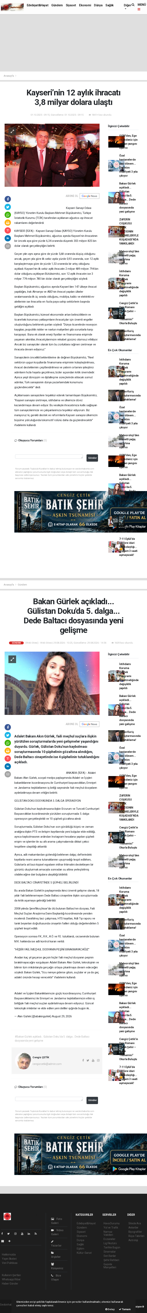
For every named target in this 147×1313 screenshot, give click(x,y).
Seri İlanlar (110, 1255)
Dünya (98, 5)
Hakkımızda (9, 1254)
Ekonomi (85, 5)
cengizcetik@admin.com (47, 1063)
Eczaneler (109, 1239)
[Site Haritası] (4, 1241)
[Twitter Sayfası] (10, 1233)
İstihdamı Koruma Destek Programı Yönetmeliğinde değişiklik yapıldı (129, 283)
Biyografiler (135, 1231)
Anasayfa (9, 75)
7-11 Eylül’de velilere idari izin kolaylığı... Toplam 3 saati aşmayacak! (128, 546)
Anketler (133, 1227)
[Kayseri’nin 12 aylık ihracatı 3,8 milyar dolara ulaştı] (52, 155)
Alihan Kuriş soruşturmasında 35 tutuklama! (130, 335)
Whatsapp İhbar (11, 1279)
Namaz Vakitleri (108, 1233)
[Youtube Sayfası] (23, 1233)
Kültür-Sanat (84, 1252)
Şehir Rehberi (111, 1260)
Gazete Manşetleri (110, 1266)
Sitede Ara (134, 1223)
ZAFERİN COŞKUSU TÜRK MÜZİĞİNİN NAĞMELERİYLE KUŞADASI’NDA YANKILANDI (129, 231)
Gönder (92, 457)
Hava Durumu (112, 1223)
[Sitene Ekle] (11, 1241)
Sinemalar (110, 1251)
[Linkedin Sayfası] (30, 1233)
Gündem (57, 5)
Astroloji (133, 1240)
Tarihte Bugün (112, 1247)
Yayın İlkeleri (9, 1258)
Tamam (126, 1309)
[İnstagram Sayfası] (17, 1233)
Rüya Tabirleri (136, 1235)
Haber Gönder (10, 1283)
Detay (111, 1309)
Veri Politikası (9, 1262)
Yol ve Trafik (111, 1227)
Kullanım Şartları (11, 1275)
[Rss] (37, 1233)
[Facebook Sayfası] (3, 1233)
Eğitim (80, 1248)
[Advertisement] (73, 43)
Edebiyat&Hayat (37, 5)
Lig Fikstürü (110, 1243)
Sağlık (109, 5)
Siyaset (71, 5)
